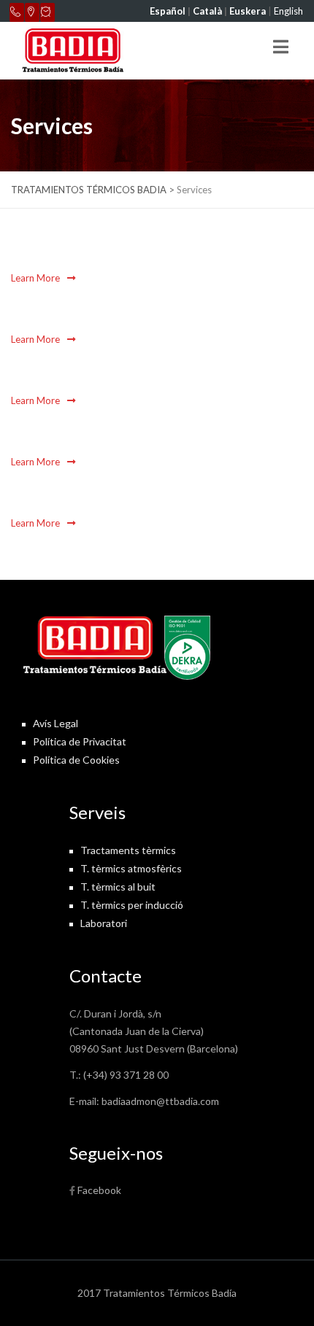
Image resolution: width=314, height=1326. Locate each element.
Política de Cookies (76, 759)
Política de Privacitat (79, 741)
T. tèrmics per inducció (131, 905)
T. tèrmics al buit (118, 886)
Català (207, 11)
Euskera (247, 11)
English (288, 11)
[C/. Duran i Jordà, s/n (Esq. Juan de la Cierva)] (32, 12)
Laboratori (103, 923)
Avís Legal (55, 723)
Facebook (99, 1190)
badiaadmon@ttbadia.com (160, 1101)
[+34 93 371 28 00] (16, 12)
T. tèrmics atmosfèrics (131, 868)
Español (167, 11)
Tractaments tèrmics (128, 850)
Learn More (36, 278)
